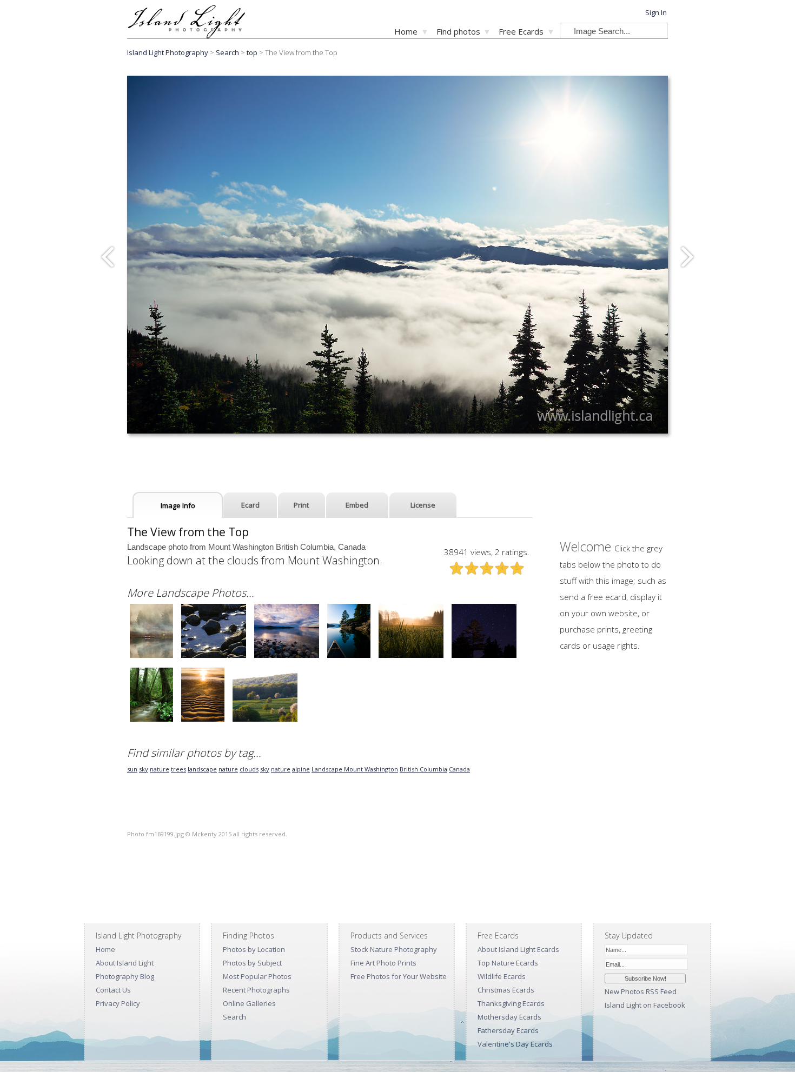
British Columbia (423, 769)
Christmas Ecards (506, 990)
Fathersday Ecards (508, 1030)
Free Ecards (521, 31)
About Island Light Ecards (518, 949)
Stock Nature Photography (393, 949)
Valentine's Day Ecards (515, 1044)
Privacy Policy (118, 1003)
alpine (301, 769)
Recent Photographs (256, 990)
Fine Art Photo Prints (383, 963)
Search (234, 1017)
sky (143, 769)
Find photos (458, 31)
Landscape (328, 769)
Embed (357, 505)
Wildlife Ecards (502, 976)
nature (159, 769)
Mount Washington (371, 769)
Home (406, 31)
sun (132, 769)
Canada (459, 769)
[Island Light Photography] (186, 35)
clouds (249, 769)
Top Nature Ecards (508, 963)
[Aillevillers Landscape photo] (411, 656)
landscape (202, 769)
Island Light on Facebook (645, 1005)
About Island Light (125, 963)
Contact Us (113, 990)
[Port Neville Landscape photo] (348, 656)
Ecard (250, 505)
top (252, 52)
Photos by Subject (252, 963)
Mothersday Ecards (509, 1017)
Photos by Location (254, 949)
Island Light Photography (167, 52)
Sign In (656, 12)
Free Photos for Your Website (398, 976)
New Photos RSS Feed (641, 991)
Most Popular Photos (257, 976)
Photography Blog (125, 976)
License (422, 505)
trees (178, 769)
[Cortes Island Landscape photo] (151, 656)
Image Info (178, 505)
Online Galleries (249, 1003)
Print (301, 505)
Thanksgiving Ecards (511, 1003)
